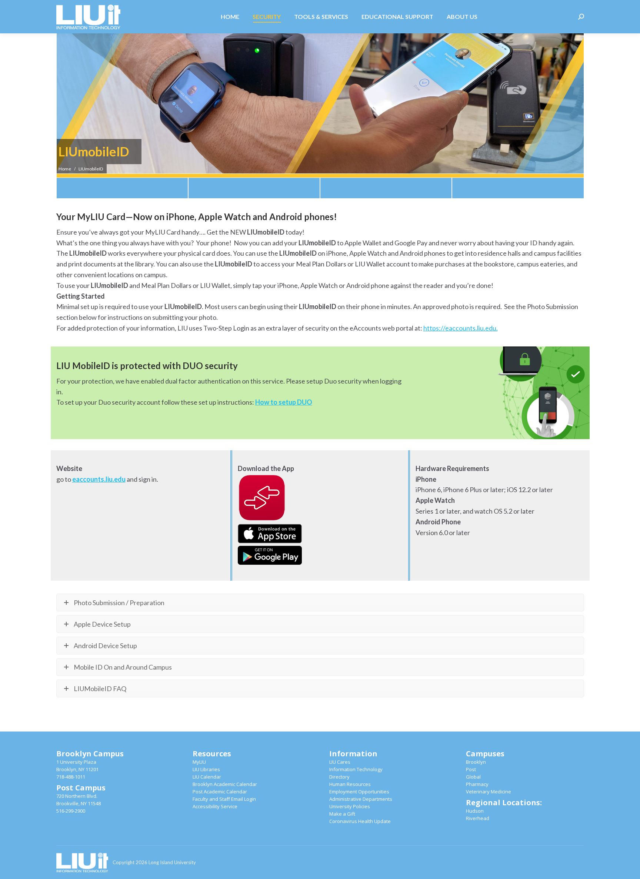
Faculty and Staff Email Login (224, 799)
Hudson (475, 810)
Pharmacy (477, 784)
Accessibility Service (215, 806)
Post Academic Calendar (220, 791)
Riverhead (477, 818)
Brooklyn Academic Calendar (225, 784)
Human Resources (350, 784)
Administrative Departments (360, 799)
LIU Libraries (206, 769)
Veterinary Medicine (488, 791)
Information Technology (356, 769)
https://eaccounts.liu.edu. (460, 328)
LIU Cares (339, 762)
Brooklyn (476, 762)
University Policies (349, 806)
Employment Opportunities (359, 791)
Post (471, 769)
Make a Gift (342, 813)
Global (473, 776)
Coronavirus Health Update (360, 821)
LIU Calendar (207, 776)
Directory (339, 776)
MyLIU (199, 762)
